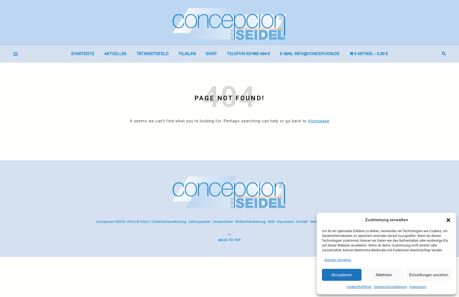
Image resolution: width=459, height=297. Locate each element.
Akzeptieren (341, 275)
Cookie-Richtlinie (359, 287)
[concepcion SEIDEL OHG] (229, 22)
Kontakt (302, 222)
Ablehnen (384, 275)
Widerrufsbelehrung (250, 222)
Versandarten (222, 222)
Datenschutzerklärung (390, 287)
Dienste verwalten (338, 260)
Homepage (318, 121)
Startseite (82, 53)
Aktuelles (115, 53)
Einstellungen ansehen (428, 275)
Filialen (187, 53)
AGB (271, 222)
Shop (211, 53)
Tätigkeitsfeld (153, 53)
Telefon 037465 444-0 (248, 53)
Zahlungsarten (199, 222)
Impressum (418, 287)
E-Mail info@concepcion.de (309, 53)
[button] (448, 220)
